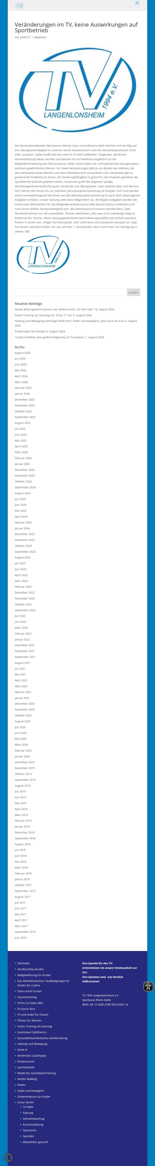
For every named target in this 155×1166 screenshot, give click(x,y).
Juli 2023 (20, 563)
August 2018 (22, 844)
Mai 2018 (20, 861)
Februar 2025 (23, 458)
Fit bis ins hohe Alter (30, 1003)
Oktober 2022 (23, 604)
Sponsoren (29, 1130)
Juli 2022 (20, 616)
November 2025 (25, 405)
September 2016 (25, 932)
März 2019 (21, 815)
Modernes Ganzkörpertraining (36, 1073)
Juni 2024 (20, 505)
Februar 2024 (23, 522)
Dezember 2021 (25, 645)
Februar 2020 (23, 750)
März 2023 (21, 581)
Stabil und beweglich (30, 1090)
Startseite (23, 963)
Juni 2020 (20, 733)
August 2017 (22, 897)
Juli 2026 (20, 358)
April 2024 (21, 516)
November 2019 (25, 768)
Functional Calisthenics (32, 1032)
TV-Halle (28, 1107)
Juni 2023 (20, 569)
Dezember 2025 (25, 399)
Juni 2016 (20, 937)
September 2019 (25, 780)
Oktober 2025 (23, 411)
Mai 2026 (20, 370)
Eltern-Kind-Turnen (29, 991)
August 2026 (22, 353)
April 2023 (21, 575)
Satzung (28, 1113)
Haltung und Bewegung (32, 1044)
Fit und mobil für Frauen (32, 1014)
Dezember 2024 (25, 470)
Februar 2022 (23, 633)
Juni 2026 (20, 364)
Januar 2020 (22, 756)
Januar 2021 (22, 698)
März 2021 (21, 686)
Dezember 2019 (25, 762)
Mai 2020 (20, 739)
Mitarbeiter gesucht (35, 1142)
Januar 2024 (22, 528)
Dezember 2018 (25, 832)
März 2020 (21, 744)
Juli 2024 (20, 499)
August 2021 (22, 663)
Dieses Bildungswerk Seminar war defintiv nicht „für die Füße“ (54, 309)
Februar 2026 (23, 388)
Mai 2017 (20, 914)
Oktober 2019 (23, 774)
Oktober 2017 (23, 885)
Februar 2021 (23, 692)
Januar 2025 (22, 464)
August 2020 (22, 721)
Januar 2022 (22, 639)
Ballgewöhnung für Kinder (34, 975)
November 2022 (25, 598)
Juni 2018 (20, 856)
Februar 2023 (23, 586)
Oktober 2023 (23, 546)
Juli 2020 (20, 727)
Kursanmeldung (33, 1124)
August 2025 (22, 423)
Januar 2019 (22, 826)
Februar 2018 (23, 873)
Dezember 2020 (25, 703)
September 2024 (25, 487)
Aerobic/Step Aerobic (30, 969)
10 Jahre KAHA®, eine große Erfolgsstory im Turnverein (49, 337)
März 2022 (21, 627)
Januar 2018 (22, 879)
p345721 (25, 37)
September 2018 (25, 838)
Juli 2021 (20, 668)
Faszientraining (27, 997)
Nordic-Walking (27, 1079)
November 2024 (25, 475)
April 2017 (21, 920)
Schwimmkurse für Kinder (33, 1096)
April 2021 (21, 680)
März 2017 (21, 926)
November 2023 (25, 540)
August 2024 (22, 493)
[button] (8, 1157)
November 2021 (25, 651)
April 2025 (21, 446)
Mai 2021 (20, 674)
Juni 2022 (20, 622)
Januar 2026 (22, 393)
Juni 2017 (20, 908)
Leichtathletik (25, 1067)
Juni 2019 (20, 797)
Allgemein (40, 37)
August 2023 (22, 557)
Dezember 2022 (25, 592)
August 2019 (22, 785)
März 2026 (21, 382)
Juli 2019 (20, 791)
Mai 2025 (20, 440)
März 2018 (21, 867)
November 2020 (25, 709)
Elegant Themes (71, 1160)
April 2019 (21, 809)
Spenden (28, 1136)
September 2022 (25, 610)
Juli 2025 (20, 429)
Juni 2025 (20, 434)
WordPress (101, 1160)
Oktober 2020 (23, 715)
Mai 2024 (20, 510)
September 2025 (25, 417)
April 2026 (21, 376)
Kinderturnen (26, 1061)
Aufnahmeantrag (33, 1118)
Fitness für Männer (29, 1020)
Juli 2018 (20, 850)
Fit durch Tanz (26, 1009)
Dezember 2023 (25, 534)
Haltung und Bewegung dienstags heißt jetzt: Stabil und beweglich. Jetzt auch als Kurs (69, 321)
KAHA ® (22, 1049)
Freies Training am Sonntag (34, 1026)
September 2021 (25, 657)
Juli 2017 (20, 902)
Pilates (21, 1085)
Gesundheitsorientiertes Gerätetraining (42, 1038)
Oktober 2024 (23, 481)
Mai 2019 (20, 803)
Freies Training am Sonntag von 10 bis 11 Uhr (43, 315)
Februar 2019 (23, 820)
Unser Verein (25, 1102)
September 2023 (25, 551)
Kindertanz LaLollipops (31, 1055)
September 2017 (25, 891)
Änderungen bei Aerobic (30, 331)
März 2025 (21, 452)
